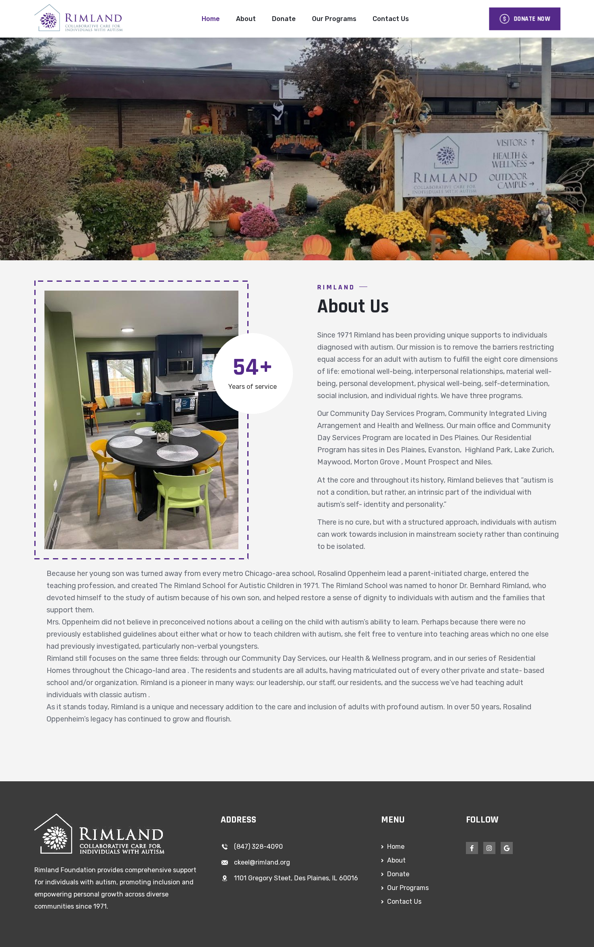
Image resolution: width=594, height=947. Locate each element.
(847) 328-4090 (258, 846)
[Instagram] (489, 848)
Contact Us (391, 19)
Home (211, 19)
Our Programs (334, 19)
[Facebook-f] (472, 848)
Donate (284, 19)
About (246, 19)
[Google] (507, 848)
